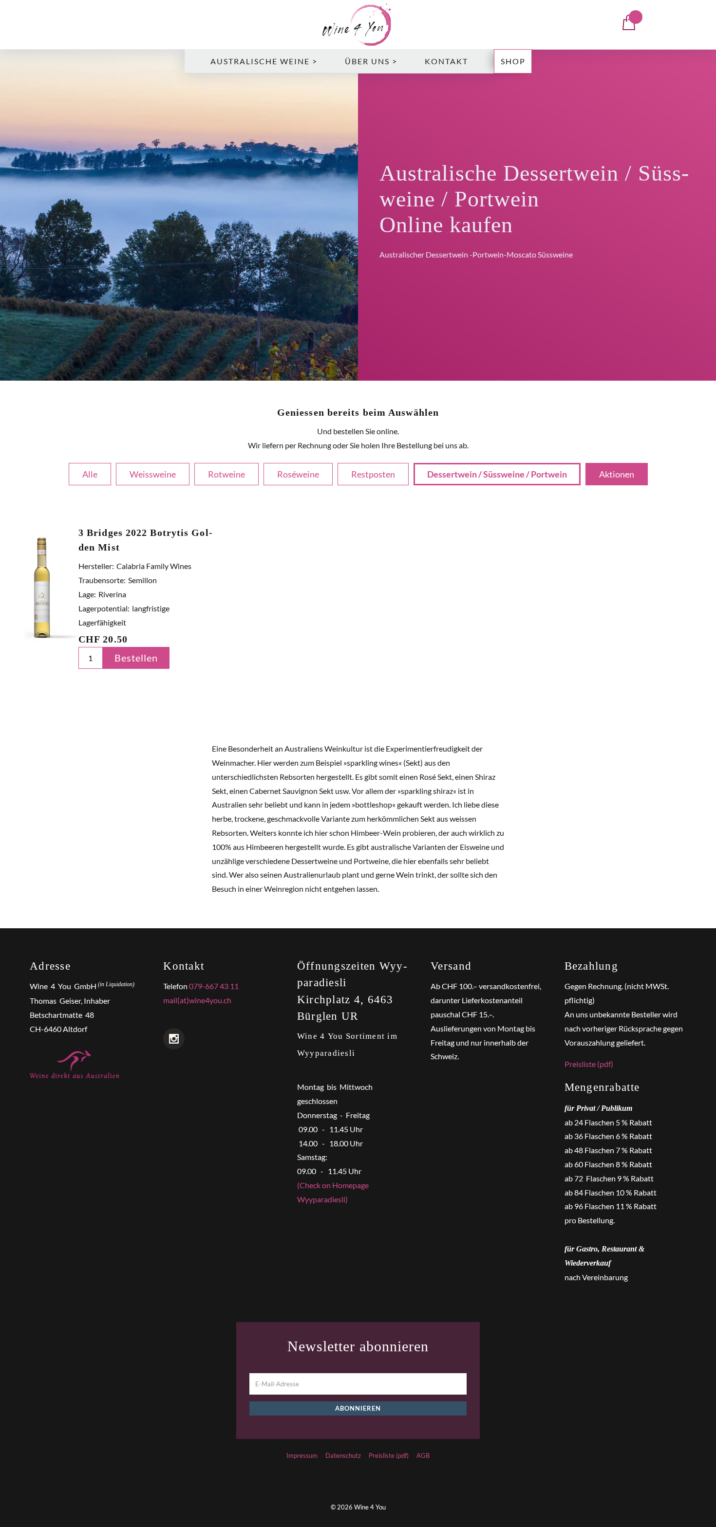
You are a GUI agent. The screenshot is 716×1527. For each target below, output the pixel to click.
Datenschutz (343, 1455)
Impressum (302, 1455)
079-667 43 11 (214, 986)
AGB (423, 1455)
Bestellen (136, 657)
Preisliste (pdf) (589, 1063)
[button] (264, 61)
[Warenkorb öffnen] (629, 25)
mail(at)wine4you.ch (197, 1000)
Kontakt (446, 61)
